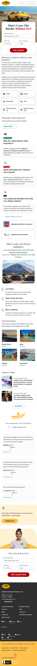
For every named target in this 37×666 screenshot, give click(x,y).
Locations (22, 612)
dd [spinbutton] (7, 43)
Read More (8, 126)
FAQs (3, 612)
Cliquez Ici (9, 521)
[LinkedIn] (6, 630)
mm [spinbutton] (5, 43)
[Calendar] (16, 44)
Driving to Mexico (24, 606)
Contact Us (5, 614)
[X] (10, 630)
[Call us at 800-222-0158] (21, 3)
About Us (4, 609)
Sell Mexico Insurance (25, 614)
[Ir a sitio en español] (29, 3)
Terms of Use (5, 647)
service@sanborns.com (8, 599)
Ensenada (23, 363)
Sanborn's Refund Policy (19, 650)
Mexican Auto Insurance (18, 252)
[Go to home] (6, 3)
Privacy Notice (23, 647)
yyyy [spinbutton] (10, 43)
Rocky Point (6, 344)
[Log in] (25, 3)
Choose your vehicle (9, 33)
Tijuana (4, 363)
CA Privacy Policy (6, 650)
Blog (20, 609)
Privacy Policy (14, 647)
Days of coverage (23, 41)
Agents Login (6, 617)
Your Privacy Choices (8, 657)
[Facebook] (3, 630)
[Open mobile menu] (33, 3)
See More (18, 406)
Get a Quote (18, 50)
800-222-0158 (8, 601)
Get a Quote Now (18, 574)
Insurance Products (7, 606)
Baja (21, 344)
